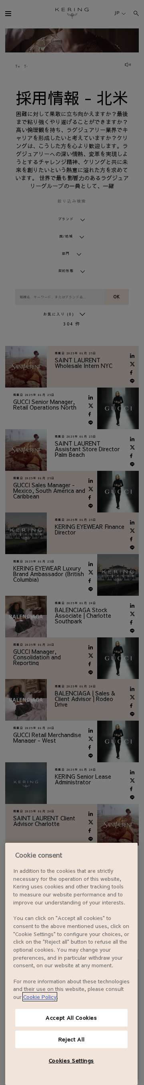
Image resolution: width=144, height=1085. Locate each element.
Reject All (71, 1039)
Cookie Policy (39, 997)
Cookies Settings (71, 1060)
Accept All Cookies (71, 1017)
